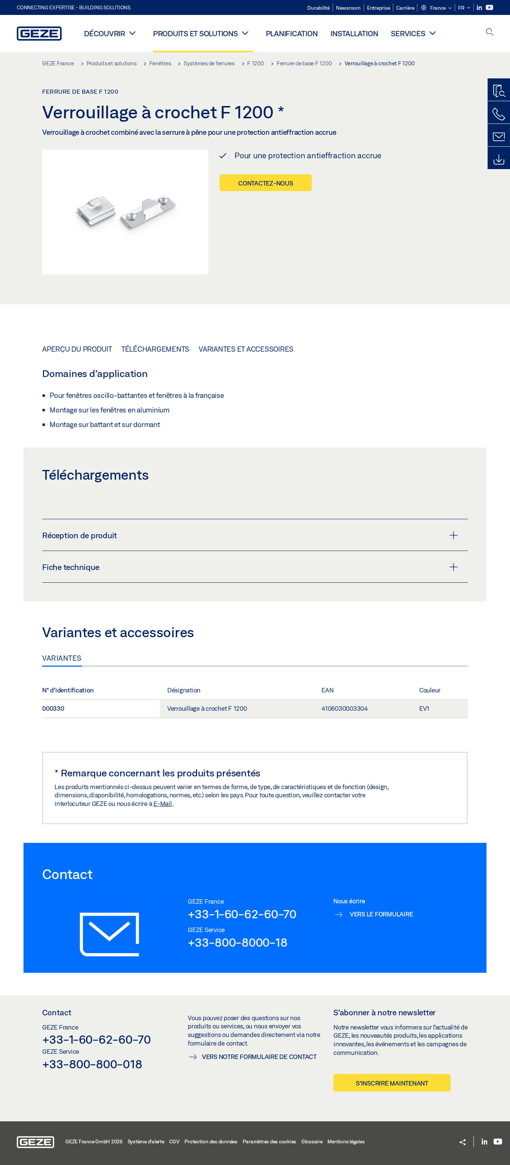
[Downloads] (499, 160)
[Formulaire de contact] (499, 137)
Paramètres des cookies (269, 1141)
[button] (436, 8)
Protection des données (210, 1141)
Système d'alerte (146, 1141)
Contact (56, 1012)
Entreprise (378, 8)
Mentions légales (345, 1141)
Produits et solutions (195, 33)
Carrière (405, 8)
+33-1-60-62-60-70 (242, 914)
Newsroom (348, 8)
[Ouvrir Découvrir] (132, 33)
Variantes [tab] (62, 658)
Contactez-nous (265, 183)
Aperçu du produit (77, 349)
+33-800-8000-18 (237, 942)
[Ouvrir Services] (432, 33)
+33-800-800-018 (92, 1064)
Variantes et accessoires (246, 349)
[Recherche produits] (499, 91)
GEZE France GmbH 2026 (93, 1141)
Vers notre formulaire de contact (259, 1056)
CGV (174, 1141)
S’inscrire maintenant (392, 1083)
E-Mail (163, 803)
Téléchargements (155, 349)
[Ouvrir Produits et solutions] (245, 33)
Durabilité (318, 8)
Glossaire (312, 1141)
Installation (354, 33)
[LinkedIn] (480, 7)
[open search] (490, 32)
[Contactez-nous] (499, 114)
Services (408, 33)
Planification (292, 33)
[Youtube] (489, 7)
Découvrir (104, 33)
